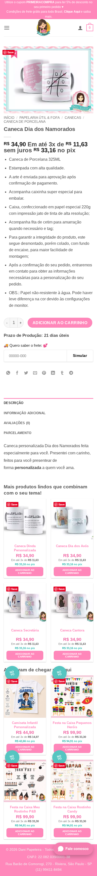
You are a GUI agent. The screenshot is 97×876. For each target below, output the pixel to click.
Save (10, 52)
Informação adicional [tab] (25, 413)
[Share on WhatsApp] (8, 373)
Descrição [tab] (13, 403)
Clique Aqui (72, 11)
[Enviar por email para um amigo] (35, 373)
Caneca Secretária (25, 630)
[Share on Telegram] (71, 373)
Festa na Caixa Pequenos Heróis (72, 725)
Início (9, 118)
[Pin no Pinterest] (44, 373)
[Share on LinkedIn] (53, 373)
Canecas (73, 118)
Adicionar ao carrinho (60, 323)
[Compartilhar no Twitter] (26, 373)
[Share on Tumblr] (62, 373)
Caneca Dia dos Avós (72, 546)
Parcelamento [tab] (17, 433)
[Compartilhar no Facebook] (17, 373)
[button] (7, 28)
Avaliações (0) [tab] (17, 423)
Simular (80, 355)
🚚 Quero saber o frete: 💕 (26, 345)
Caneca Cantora (72, 630)
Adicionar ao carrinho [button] (25, 571)
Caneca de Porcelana (25, 122)
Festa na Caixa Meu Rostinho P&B (25, 809)
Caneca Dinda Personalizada (25, 548)
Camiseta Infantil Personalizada (25, 725)
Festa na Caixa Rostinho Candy (72, 809)
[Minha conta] (80, 27)
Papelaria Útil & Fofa (39, 118)
